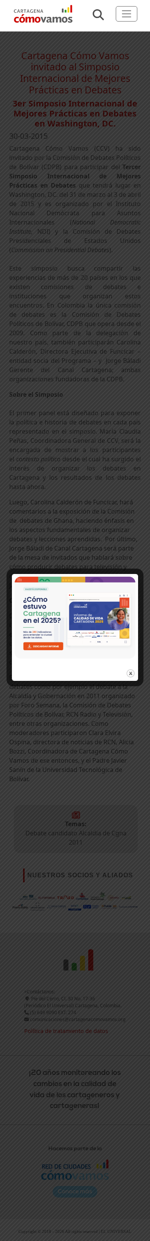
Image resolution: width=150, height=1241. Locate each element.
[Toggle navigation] (126, 14)
